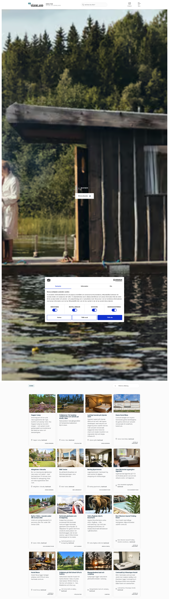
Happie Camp (36, 415)
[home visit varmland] (35, 5)
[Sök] (83, 5)
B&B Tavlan (63, 469)
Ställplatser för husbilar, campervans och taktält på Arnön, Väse (69, 416)
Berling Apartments (94, 469)
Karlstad (49, 4)
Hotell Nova (35, 572)
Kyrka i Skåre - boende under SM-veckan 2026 (41, 517)
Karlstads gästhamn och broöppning (67, 517)
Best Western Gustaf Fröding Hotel (126, 517)
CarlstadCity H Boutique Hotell (126, 572)
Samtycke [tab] (58, 286)
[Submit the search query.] (115, 386)
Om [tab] (111, 286)
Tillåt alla (110, 317)
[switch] (74, 310)
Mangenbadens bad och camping (95, 573)
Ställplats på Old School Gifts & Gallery (70, 573)
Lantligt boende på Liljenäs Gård (97, 416)
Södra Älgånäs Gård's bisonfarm (94, 517)
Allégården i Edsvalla (38, 469)
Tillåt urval (84, 317)
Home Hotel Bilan (122, 415)
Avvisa (59, 317)
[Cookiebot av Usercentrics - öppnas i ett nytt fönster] (114, 280)
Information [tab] (84, 286)
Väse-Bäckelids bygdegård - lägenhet (125, 470)
